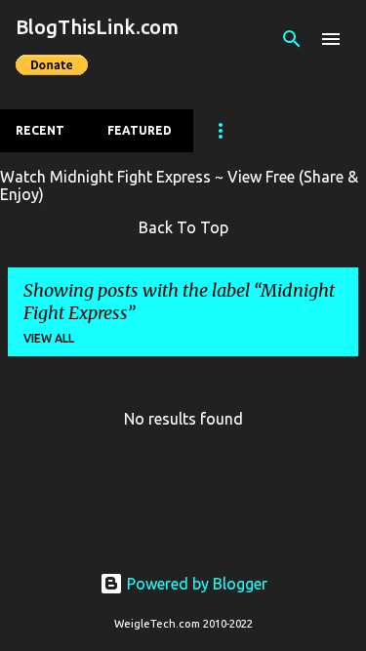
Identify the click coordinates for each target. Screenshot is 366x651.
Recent (40, 130)
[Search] (292, 39)
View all (48, 338)
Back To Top (183, 227)
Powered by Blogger (195, 583)
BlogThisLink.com (97, 27)
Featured (139, 130)
